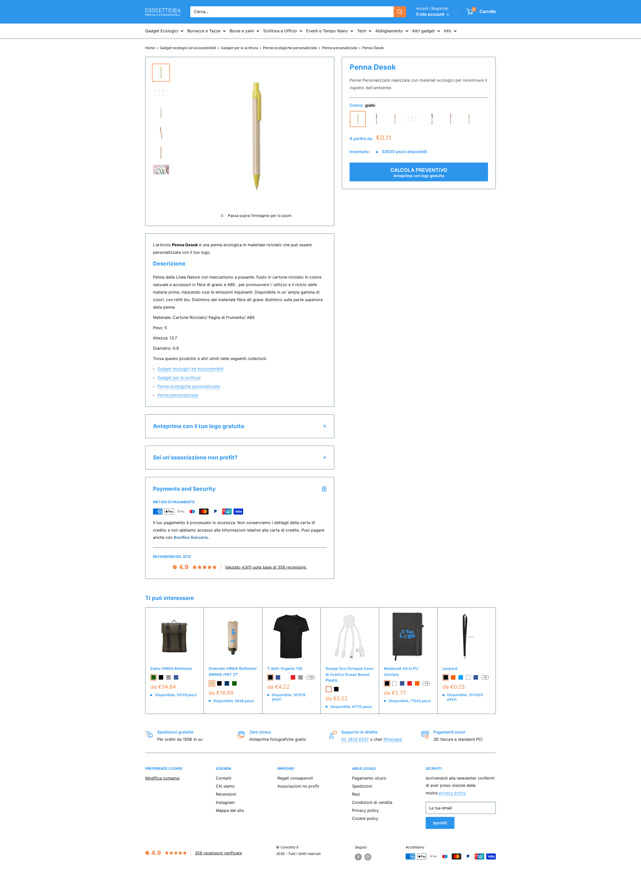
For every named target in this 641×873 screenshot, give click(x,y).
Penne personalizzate (339, 48)
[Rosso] (409, 683)
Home (150, 48)
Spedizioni (362, 786)
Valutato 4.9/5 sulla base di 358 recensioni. (266, 567)
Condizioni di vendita (372, 802)
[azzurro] (460, 677)
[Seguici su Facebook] (358, 856)
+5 (426, 683)
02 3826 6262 (355, 739)
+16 (310, 677)
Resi (356, 794)
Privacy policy (365, 810)
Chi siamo (225, 786)
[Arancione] (417, 683)
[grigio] (168, 677)
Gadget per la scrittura (239, 48)
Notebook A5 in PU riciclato (401, 671)
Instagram (225, 802)
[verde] (469, 119)
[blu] (376, 119)
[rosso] (450, 119)
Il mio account (430, 14)
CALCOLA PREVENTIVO (418, 172)
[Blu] (402, 683)
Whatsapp (392, 739)
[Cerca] (400, 11)
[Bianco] (329, 689)
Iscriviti (440, 822)
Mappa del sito (230, 810)
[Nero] (336, 689)
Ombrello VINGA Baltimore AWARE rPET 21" (233, 671)
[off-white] (285, 677)
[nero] (432, 119)
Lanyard (449, 668)
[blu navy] (227, 683)
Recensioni (226, 794)
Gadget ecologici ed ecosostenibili (188, 48)
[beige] (413, 119)
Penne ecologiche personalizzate (290, 48)
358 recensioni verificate (218, 852)
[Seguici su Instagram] (367, 856)
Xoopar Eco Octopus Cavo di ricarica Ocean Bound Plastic (349, 674)
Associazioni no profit (298, 786)
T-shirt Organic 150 (284, 668)
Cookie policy (365, 818)
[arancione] (395, 119)
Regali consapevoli (295, 778)
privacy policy (452, 792)
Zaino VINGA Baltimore (171, 668)
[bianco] (468, 677)
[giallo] (358, 119)
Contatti (223, 778)
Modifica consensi (162, 778)
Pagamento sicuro (369, 778)
